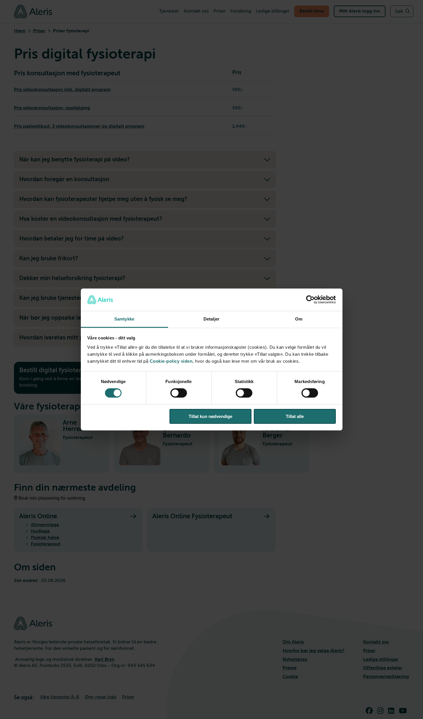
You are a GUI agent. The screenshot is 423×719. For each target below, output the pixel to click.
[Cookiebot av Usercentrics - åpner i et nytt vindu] (310, 299)
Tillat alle (295, 416)
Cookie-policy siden (171, 361)
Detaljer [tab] (211, 318)
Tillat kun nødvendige (210, 416)
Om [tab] (298, 318)
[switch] (178, 393)
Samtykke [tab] (124, 318)
